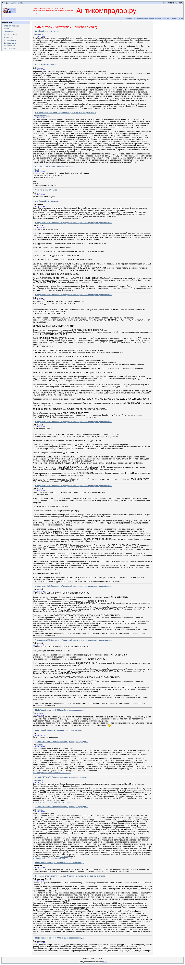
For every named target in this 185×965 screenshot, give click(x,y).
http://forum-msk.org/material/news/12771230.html (52, 858)
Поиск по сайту (10, 34)
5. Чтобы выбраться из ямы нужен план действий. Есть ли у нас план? (65, 113)
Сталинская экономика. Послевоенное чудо (54, 166)
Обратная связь (10, 49)
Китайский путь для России (47, 31)
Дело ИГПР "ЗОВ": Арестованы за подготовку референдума (61, 742)
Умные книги (9, 32)
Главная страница (11, 26)
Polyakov (39, 34)
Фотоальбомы (10, 40)
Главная (128, 18)
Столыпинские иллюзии (45, 65)
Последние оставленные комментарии (150, 18)
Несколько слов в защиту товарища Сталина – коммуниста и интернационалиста (70, 876)
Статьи (7, 29)
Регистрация (172, 18)
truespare (39, 713)
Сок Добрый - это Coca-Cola (47, 201)
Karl (37, 170)
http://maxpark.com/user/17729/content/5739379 (52, 773)
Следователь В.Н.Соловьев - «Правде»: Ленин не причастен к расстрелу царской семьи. (73, 223)
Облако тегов (9, 37)
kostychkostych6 (42, 116)
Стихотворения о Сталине (46, 190)
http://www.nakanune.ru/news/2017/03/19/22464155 (53, 802)
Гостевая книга (10, 46)
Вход (181, 18)
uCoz (104, 962)
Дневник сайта (10, 43)
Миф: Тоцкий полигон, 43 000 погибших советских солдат (59, 710)
